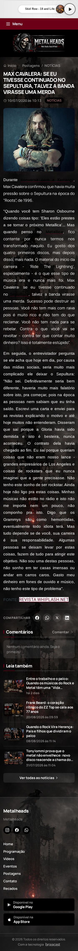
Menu (17, 23)
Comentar (60, 632)
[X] (57, 618)
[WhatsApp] (47, 618)
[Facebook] (37, 618)
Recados (10, 888)
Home (8, 843)
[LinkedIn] (67, 618)
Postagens (31, 65)
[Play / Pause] (70, 9)
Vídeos (8, 858)
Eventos (10, 866)
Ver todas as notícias (37, 777)
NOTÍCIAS (52, 65)
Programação (14, 851)
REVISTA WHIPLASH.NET (44, 599)
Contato (10, 881)
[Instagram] (7, 830)
